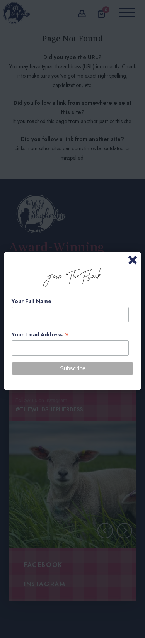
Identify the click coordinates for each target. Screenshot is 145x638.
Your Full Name (31, 301)
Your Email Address (40, 334)
